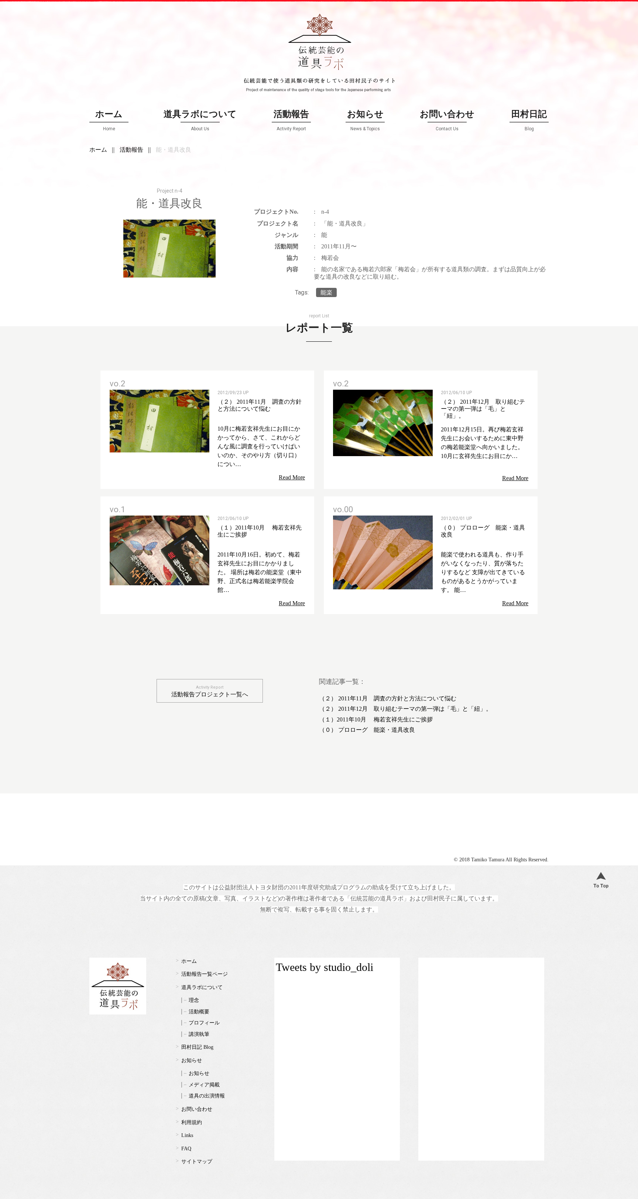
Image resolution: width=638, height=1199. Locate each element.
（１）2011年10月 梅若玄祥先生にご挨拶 (376, 719)
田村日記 (529, 120)
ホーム (109, 120)
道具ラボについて (200, 120)
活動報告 (291, 120)
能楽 (326, 292)
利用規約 (191, 1122)
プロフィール (204, 1023)
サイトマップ (196, 1161)
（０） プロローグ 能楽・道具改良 (367, 730)
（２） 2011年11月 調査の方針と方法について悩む (387, 698)
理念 (194, 1000)
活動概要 (199, 1011)
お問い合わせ (447, 120)
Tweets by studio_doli (324, 967)
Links (187, 1135)
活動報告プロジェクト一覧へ (209, 691)
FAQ (186, 1148)
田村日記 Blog (197, 1047)
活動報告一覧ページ (204, 974)
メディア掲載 (204, 1085)
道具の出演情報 (207, 1096)
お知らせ (365, 120)
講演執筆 (199, 1034)
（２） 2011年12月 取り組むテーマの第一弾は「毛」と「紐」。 (405, 709)
